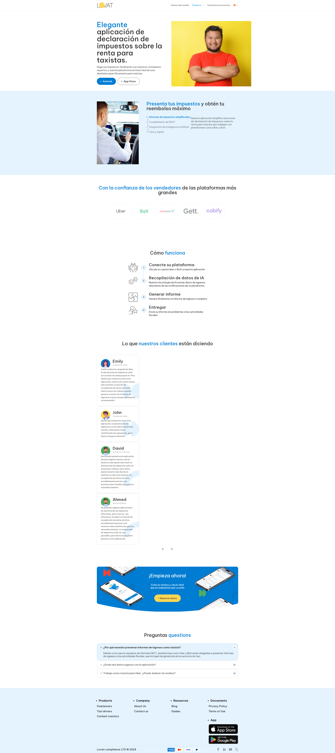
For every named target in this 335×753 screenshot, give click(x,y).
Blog (174, 706)
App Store (130, 81)
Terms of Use (217, 711)
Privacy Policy (218, 706)
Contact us (141, 711)
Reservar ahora (168, 598)
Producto (196, 5)
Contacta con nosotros (218, 5)
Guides (175, 711)
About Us (140, 706)
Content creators (108, 716)
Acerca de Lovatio (180, 5)
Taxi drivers (104, 711)
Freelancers (104, 706)
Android (107, 81)
